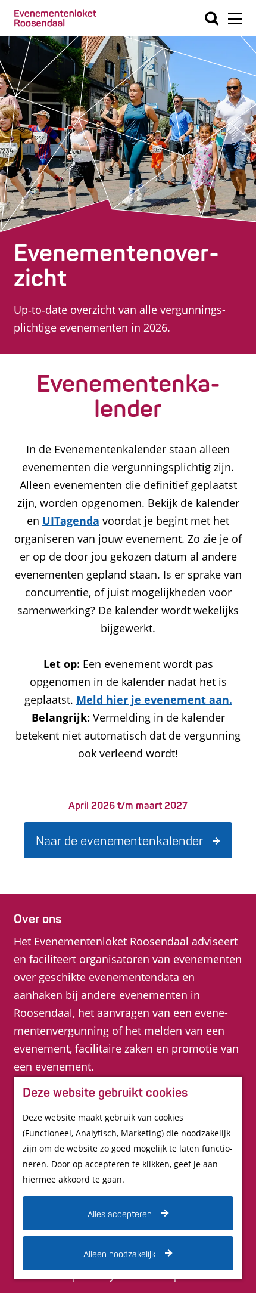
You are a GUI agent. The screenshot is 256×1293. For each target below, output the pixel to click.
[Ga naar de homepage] (55, 18)
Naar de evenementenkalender (119, 841)
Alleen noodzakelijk (119, 1254)
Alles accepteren (120, 1215)
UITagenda (70, 521)
